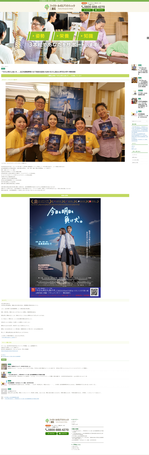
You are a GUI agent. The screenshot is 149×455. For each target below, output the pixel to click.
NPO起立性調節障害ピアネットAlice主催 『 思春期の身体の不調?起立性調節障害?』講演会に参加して (143, 104)
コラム (133, 147)
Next (148, 38)
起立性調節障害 (17, 356)
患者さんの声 (134, 148)
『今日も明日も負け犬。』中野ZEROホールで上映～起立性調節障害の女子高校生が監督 (26, 374)
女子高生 (11, 356)
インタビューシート (12, 391)
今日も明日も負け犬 (5, 356)
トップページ (134, 154)
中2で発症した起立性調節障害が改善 (11, 397)
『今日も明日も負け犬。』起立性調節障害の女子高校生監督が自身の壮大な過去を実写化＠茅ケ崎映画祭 (143, 83)
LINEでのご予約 (135, 162)
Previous (1, 38)
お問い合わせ (134, 157)
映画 (14, 356)
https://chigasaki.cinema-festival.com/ (9, 350)
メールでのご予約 (135, 159)
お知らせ (3, 354)
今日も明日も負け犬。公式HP (8, 337)
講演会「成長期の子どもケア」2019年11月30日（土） (19, 366)
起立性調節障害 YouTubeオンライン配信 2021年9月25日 (21, 382)
